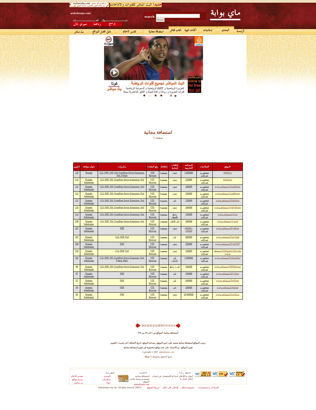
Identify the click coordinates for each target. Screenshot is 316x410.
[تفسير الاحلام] (80, 24)
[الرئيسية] (240, 32)
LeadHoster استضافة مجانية (227, 193)
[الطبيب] (176, 30)
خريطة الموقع (153, 387)
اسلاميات (106, 379)
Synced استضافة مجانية (227, 221)
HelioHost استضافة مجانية (227, 200)
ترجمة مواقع (77, 379)
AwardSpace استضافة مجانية (227, 186)
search (149, 16)
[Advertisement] (136, 107)
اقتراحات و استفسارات (208, 387)
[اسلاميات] (208, 30)
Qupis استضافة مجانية (228, 214)
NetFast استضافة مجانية (227, 287)
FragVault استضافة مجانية (227, 237)
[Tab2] (151, 95)
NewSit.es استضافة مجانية (227, 294)
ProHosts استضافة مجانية (227, 280)
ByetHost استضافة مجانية (227, 228)
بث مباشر (78, 382)
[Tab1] (145, 95)
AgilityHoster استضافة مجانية (227, 207)
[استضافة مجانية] (225, 14)
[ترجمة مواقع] (101, 32)
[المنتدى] (225, 30)
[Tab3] (157, 95)
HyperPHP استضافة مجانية (227, 244)
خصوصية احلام (188, 387)
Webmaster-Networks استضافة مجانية (227, 252)
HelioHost (227, 179)
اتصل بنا (183, 379)
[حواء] (191, 30)
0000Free (227, 172)
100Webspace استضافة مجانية (227, 266)
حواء (108, 382)
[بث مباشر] (79, 32)
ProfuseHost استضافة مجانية (227, 258)
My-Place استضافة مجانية (227, 273)
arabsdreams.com (166, 352)
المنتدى (107, 376)
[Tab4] (162, 95)
